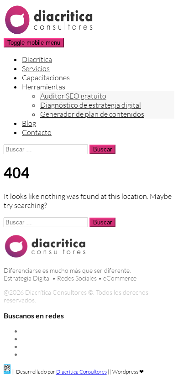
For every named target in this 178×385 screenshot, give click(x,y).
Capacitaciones (46, 77)
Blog (29, 123)
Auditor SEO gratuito (73, 95)
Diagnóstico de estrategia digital (90, 104)
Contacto (37, 132)
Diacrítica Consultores (81, 371)
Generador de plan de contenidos (92, 114)
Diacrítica (37, 59)
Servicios (36, 68)
